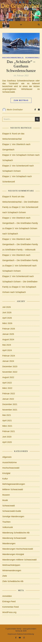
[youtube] (20, 2)
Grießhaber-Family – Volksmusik (20, 249)
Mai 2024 (6, 345)
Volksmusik (7, 527)
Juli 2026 (6, 307)
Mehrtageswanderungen (13, 484)
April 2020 (7, 442)
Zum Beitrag (21, 100)
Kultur (5, 478)
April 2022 (7, 383)
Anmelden (7, 596)
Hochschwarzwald (13, 58)
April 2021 (7, 420)
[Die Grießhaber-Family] (5, 24)
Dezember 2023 (9, 366)
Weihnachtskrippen (11, 565)
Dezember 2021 (9, 404)
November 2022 (9, 372)
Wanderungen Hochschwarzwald (17, 549)
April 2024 (7, 350)
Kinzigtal (6, 473)
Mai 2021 (6, 415)
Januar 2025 (8, 334)
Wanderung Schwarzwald (14, 538)
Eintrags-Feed (9, 601)
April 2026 (7, 318)
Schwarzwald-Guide (11, 511)
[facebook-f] (16, 2)
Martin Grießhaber (15, 110)
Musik (5, 500)
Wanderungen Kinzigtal (13, 554)
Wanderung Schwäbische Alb (16, 532)
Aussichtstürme (9, 462)
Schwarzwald (33, 58)
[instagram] (23, 2)
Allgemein (7, 457)
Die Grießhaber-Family (21, 9)
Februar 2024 (8, 356)
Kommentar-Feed (10, 607)
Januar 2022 (8, 399)
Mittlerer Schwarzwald (12, 489)
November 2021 (9, 410)
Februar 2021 (8, 431)
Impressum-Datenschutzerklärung (21, 634)
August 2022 (8, 377)
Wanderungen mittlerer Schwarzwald (19, 560)
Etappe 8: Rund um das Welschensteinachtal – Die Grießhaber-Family (20, 201)
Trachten (6, 522)
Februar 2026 (8, 329)
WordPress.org (9, 612)
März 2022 (7, 388)
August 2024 (8, 339)
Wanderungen (8, 543)
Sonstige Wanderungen (13, 516)
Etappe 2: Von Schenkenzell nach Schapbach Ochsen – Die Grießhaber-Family (20, 281)
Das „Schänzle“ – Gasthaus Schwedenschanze (21, 66)
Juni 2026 (6, 312)
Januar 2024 (8, 361)
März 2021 (7, 426)
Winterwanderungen (11, 570)
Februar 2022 (8, 393)
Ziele (4, 576)
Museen (6, 495)
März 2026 (7, 323)
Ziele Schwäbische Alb (12, 581)
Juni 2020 (6, 437)
